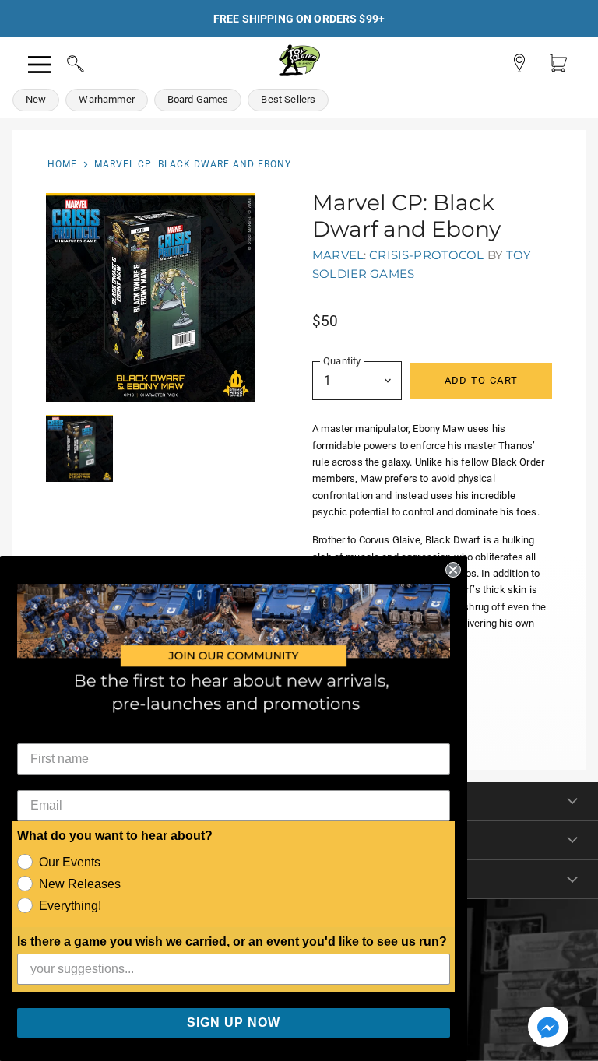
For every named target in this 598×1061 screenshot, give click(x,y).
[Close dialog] (453, 570)
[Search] (60, 61)
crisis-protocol (426, 255)
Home (62, 164)
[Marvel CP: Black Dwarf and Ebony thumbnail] (79, 448)
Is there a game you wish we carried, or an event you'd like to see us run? (232, 941)
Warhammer (106, 99)
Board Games (198, 99)
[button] (548, 1028)
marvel (338, 255)
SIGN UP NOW (233, 1022)
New (36, 99)
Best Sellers (288, 99)
